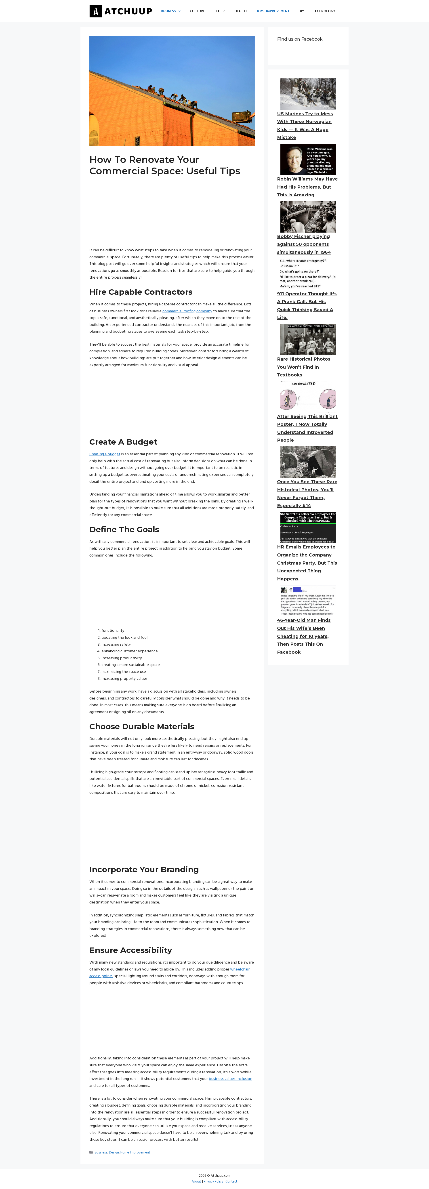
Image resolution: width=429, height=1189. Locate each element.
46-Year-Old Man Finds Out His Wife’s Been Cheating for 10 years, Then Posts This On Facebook (304, 636)
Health (240, 11)
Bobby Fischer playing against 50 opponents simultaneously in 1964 (304, 244)
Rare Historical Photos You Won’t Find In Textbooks (303, 367)
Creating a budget (104, 454)
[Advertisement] (172, 216)
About (196, 1181)
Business (168, 11)
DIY (301, 11)
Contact (231, 1181)
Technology (324, 11)
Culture (197, 11)
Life (217, 11)
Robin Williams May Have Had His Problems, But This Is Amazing (307, 186)
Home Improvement (273, 11)
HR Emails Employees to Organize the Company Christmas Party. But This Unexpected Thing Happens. (307, 562)
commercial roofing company (187, 311)
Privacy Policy (213, 1181)
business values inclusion (230, 1079)
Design (114, 1152)
